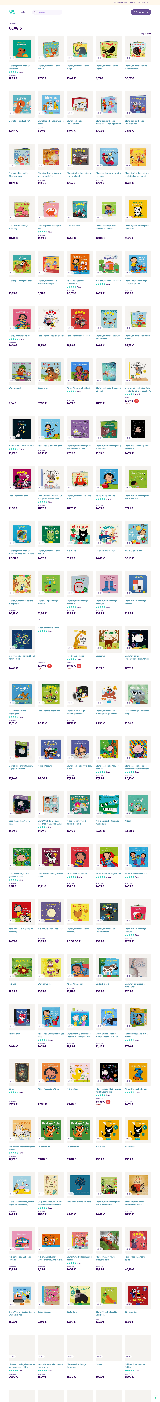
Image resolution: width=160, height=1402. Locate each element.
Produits (23, 12)
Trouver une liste (120, 2)
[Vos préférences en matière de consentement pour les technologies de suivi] (156, 1398)
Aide (131, 2)
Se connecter (143, 2)
